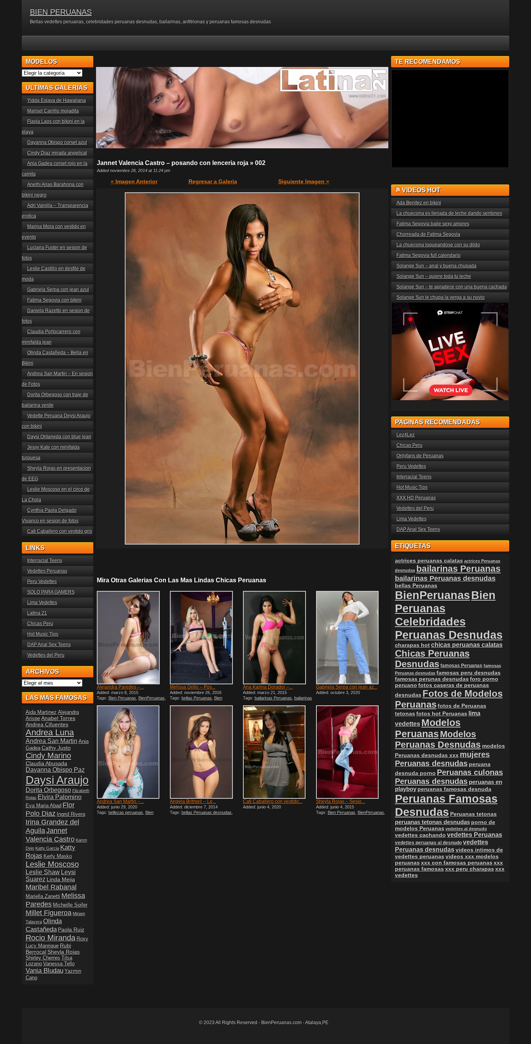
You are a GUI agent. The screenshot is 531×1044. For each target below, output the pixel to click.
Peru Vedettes (42, 581)
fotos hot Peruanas (441, 713)
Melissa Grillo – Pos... (192, 687)
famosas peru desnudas (469, 673)
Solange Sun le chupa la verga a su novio (441, 297)
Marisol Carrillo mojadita (53, 111)
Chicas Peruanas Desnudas (432, 659)
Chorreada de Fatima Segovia (428, 234)
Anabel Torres (58, 718)
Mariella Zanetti (43, 896)
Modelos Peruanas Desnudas (438, 739)
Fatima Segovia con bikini (54, 300)
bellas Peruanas (197, 698)
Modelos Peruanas (428, 728)
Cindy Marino (48, 755)
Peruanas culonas (470, 772)
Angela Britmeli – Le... (193, 801)
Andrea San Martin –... (120, 801)
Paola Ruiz (71, 929)
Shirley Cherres (43, 958)
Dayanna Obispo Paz (55, 769)
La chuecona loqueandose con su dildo (438, 245)
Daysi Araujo (57, 779)
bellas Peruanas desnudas (207, 812)
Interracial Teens (44, 560)
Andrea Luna (50, 732)
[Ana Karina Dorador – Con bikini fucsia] (278, 637)
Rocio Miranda (50, 937)
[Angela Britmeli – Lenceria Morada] (205, 752)
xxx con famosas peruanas (457, 862)
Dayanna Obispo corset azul (57, 142)
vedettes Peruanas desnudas (441, 845)
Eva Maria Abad (43, 805)
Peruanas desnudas (431, 781)
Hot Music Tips (42, 634)
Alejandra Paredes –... (120, 687)
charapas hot (412, 645)
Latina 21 (37, 613)
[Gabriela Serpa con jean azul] (352, 637)
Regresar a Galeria (213, 181)
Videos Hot (421, 190)
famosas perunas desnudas (432, 679)
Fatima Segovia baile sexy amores (433, 224)
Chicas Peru (40, 623)
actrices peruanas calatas (429, 560)
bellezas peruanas (125, 812)
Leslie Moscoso (52, 864)
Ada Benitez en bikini (419, 203)
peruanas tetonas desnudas (432, 822)
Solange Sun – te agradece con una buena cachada (452, 287)
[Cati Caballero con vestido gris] (278, 752)
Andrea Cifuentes (47, 724)
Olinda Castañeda (44, 925)
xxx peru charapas (469, 869)
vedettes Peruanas (474, 834)
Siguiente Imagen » (303, 181)
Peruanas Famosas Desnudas (446, 805)
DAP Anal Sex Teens (49, 644)
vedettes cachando (420, 835)
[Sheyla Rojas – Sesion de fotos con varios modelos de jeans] (352, 752)
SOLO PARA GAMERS (51, 592)
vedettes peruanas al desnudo (428, 842)
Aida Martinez (41, 712)
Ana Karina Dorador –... (268, 687)
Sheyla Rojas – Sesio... (340, 801)
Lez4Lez (406, 435)
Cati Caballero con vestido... (272, 801)
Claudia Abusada (46, 763)
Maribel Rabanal (51, 887)
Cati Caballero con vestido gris (59, 531)
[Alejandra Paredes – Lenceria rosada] (132, 637)
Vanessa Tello (59, 964)
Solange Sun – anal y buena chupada (437, 266)
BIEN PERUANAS (61, 12)
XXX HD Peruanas (416, 498)
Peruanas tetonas (473, 814)
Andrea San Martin (51, 741)
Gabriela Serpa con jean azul (58, 289)
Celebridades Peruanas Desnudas (449, 628)
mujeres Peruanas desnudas (442, 759)
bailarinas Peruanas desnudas (277, 700)
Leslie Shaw (43, 872)
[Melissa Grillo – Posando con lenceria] (205, 637)
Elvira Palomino (60, 797)
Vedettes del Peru (46, 655)
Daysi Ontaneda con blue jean (59, 436)
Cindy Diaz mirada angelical (57, 153)
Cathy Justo (56, 748)
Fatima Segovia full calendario (429, 255)
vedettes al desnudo (466, 828)
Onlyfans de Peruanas (420, 456)
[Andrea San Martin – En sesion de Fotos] (132, 752)
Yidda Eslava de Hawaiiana (56, 100)
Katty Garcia (47, 848)
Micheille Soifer (70, 905)
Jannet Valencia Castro (50, 834)
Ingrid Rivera (71, 814)
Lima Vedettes (42, 602)
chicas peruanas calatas (467, 645)
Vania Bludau (44, 970)
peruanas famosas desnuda (454, 789)
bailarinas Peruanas (273, 698)
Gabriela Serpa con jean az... (346, 687)
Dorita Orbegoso (48, 790)
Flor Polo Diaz (50, 809)
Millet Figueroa (49, 913)
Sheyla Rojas (63, 952)
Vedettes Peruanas (47, 571)
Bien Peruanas (122, 698)
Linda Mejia (61, 879)
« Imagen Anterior (134, 181)
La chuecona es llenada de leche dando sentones (449, 213)
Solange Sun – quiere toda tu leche (434, 276)
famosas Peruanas (461, 665)
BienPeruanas (151, 698)
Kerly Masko (58, 856)
